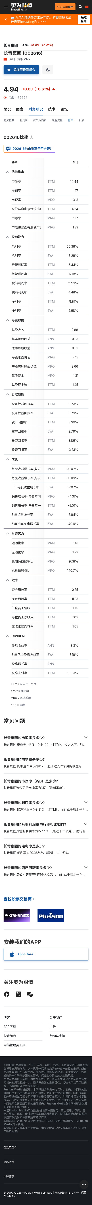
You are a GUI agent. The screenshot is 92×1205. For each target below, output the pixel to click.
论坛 (64, 109)
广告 (53, 1027)
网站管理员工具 (14, 1045)
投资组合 (10, 1036)
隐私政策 (9, 1162)
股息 (81, 120)
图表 (19, 109)
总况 (7, 109)
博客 (7, 1017)
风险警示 (9, 1176)
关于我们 (56, 1017)
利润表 (24, 120)
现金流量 (57, 120)
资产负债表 (39, 120)
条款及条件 (10, 1147)
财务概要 (9, 120)
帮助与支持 (57, 1036)
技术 (51, 109)
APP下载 (10, 1027)
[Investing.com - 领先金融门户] (21, 7)
